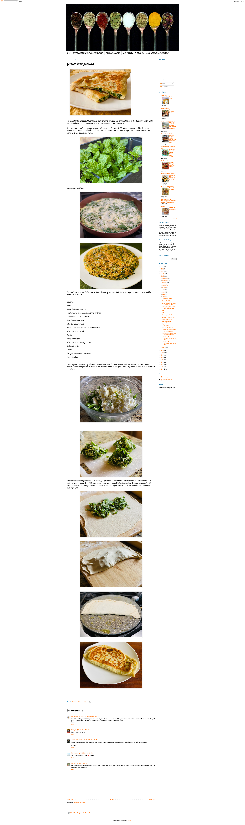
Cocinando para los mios (167, 134)
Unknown (165, 377)
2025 (162, 269)
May (163, 294)
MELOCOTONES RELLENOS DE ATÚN (172, 177)
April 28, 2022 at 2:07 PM (80, 763)
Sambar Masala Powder (168, 317)
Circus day (164, 96)
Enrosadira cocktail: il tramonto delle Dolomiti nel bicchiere (172, 125)
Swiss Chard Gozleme (168, 301)
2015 (162, 357)
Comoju (163, 206)
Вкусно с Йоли (165, 108)
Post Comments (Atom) (80, 802)
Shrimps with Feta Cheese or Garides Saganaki (169, 334)
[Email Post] (90, 702)
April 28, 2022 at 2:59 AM (90, 740)
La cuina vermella (166, 199)
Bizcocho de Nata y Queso (172, 208)
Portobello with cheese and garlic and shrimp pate (169, 307)
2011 (162, 367)
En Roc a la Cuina (165, 161)
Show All (175, 218)
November (165, 280)
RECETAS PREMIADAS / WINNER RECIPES (88, 53)
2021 (162, 350)
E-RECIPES (139, 53)
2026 (162, 267)
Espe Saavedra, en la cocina (168, 174)
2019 (162, 355)
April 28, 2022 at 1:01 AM (82, 730)
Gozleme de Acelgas (167, 299)
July (163, 290)
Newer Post (70, 799)
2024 (162, 271)
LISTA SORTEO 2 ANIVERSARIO (157, 53)
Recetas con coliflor (172, 97)
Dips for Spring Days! (167, 327)
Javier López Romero (76, 740)
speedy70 (73, 730)
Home (68, 53)
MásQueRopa (74, 753)
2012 (162, 364)
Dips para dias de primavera (166, 324)
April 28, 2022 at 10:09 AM (86, 753)
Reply (72, 724)
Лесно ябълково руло (171, 111)
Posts (163, 83)
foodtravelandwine (167, 379)
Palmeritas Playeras (172, 188)
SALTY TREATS (128, 53)
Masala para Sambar (167, 315)
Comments (165, 87)
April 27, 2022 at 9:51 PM (92, 716)
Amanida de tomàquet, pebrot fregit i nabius (172, 165)
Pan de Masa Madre (167, 319)
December (165, 278)
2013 (162, 362)
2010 (162, 369)
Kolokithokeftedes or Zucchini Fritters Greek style (169, 343)
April (163, 297)
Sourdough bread (166, 322)
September (165, 285)
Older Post (152, 799)
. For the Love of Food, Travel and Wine (105, 9)
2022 (162, 276)
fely (72, 763)
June (163, 292)
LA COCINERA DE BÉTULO (78, 716)
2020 (162, 353)
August (164, 287)
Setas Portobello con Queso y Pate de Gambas (169, 303)
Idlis (163, 310)
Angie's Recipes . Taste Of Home (168, 147)
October (164, 283)
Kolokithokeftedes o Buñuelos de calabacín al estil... (169, 338)
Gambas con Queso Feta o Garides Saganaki (169, 330)
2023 (162, 274)
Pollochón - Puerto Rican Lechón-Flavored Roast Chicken (172, 153)
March (164, 348)
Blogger (129, 820)
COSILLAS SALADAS (113, 53)
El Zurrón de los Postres (167, 186)
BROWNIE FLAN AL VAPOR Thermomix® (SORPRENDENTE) (172, 139)
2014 (162, 360)
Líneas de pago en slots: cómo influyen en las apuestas (168, 201)
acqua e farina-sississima (168, 121)
